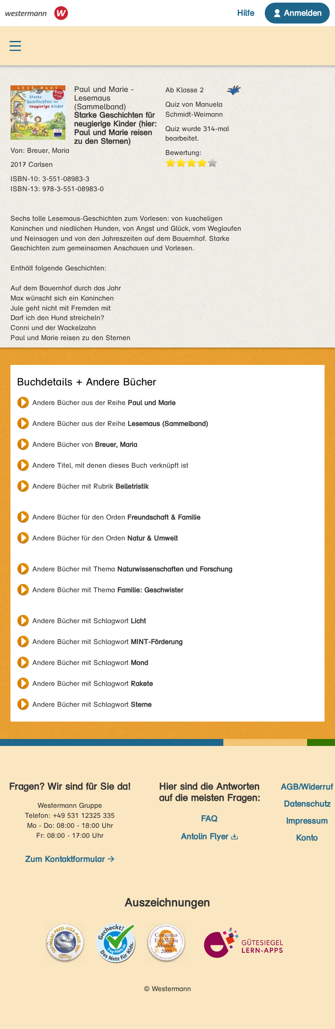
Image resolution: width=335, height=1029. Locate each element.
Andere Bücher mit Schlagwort (89, 621)
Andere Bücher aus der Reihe (104, 402)
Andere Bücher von (84, 444)
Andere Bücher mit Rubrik (90, 486)
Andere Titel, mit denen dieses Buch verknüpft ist (110, 465)
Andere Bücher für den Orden (116, 517)
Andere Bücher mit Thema (132, 569)
